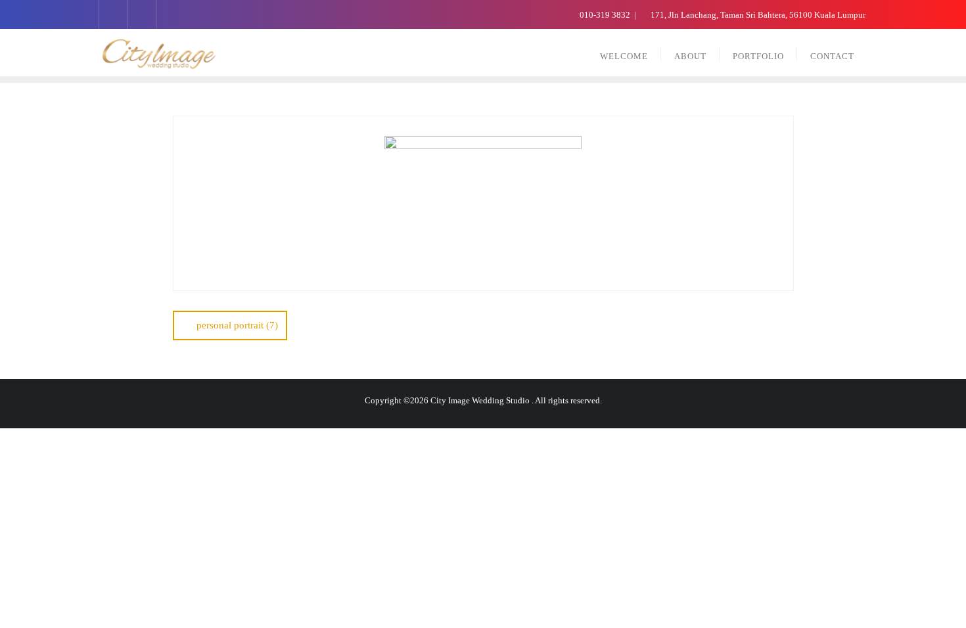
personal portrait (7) (237, 325)
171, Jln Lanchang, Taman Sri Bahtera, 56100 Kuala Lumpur (757, 15)
